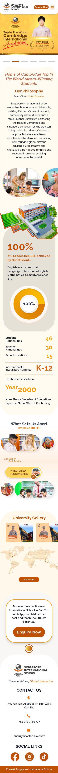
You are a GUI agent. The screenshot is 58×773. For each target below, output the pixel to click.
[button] (41, 7)
